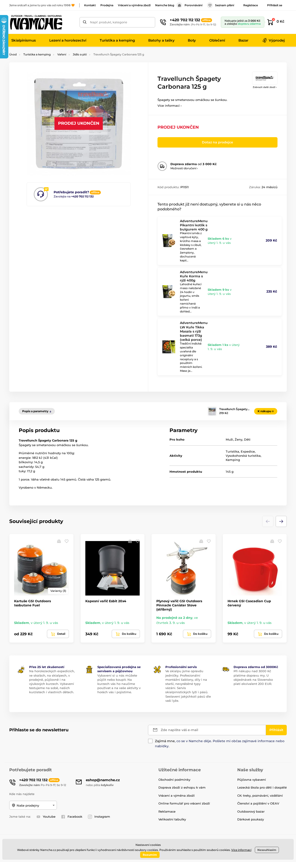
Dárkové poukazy (250, 819)
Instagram (102, 816)
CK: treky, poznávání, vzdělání (260, 795)
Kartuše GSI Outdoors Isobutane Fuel (32, 603)
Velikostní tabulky (172, 819)
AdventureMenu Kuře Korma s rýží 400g (194, 276)
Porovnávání (193, 5)
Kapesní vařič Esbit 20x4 (105, 601)
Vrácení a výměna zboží (134, 5)
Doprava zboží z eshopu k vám (182, 787)
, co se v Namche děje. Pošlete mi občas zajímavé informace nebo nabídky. (219, 743)
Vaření (61, 54)
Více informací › (169, 105)
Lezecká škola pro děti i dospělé (262, 787)
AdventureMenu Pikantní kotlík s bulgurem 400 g (194, 225)
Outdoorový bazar (251, 811)
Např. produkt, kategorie (108, 22)
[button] (281, 521)
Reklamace (167, 811)
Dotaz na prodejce (217, 142)
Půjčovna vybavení (251, 779)
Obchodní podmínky (174, 779)
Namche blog (164, 5)
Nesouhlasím (266, 850)
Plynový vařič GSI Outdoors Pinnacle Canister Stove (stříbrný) (179, 605)
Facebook (75, 816)
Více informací (241, 850)
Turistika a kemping (37, 54)
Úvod (13, 54)
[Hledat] (85, 22)
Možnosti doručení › (184, 168)
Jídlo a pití (80, 54)
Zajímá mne (165, 741)
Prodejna (106, 5)
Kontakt (90, 5)
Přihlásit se (274, 5)
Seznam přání (224, 5)
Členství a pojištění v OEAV (258, 803)
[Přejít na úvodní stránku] (35, 22)
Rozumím (150, 854)
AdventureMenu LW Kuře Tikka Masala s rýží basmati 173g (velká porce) (194, 331)
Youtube (49, 816)
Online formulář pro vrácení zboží (184, 803)
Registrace (250, 5)
